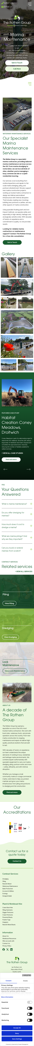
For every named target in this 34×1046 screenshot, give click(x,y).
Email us (8, 6)
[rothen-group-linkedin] (11, 949)
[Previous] (5, 469)
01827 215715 (10, 3)
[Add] (17, 659)
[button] (30, 4)
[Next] (28, 469)
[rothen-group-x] (7, 949)
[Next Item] (29, 827)
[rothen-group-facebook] (3, 949)
